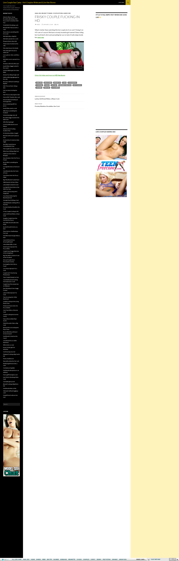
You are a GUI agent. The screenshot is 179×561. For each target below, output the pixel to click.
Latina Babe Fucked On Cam (11, 184)
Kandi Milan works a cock (10, 108)
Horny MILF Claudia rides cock (11, 97)
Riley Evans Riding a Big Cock (11, 151)
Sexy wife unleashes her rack (11, 361)
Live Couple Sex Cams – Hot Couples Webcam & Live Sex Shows (29, 2)
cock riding (72, 82)
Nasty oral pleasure (8, 358)
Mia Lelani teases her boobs (10, 48)
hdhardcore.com (65, 85)
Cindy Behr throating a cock (10, 25)
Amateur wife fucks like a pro (11, 63)
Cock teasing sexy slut (9, 352)
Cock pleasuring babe (9, 368)
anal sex (39, 82)
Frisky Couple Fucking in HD (10, 211)
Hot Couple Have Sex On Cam (11, 148)
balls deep (48, 82)
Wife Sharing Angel (8, 122)
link (177, 528)
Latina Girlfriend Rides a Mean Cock (47, 98)
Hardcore (67, 13)
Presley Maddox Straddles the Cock (47, 105)
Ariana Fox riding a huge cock (11, 75)
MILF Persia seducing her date (11, 94)
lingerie (39, 87)
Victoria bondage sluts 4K (10, 115)
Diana (47, 85)
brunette (57, 82)
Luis (57, 24)
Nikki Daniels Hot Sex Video (10, 182)
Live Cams (121, 2)
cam (64, 82)
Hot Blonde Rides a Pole (9, 388)
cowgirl (39, 85)
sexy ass (46, 87)
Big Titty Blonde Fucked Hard (11, 180)
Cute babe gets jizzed (9, 381)
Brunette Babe (47, 13)
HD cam (54, 85)
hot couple (77, 85)
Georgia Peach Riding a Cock (11, 200)
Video (38, 24)
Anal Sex (38, 13)
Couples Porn (58, 13)
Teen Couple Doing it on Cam (11, 277)
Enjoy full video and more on (50, 75)
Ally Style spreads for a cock (10, 39)
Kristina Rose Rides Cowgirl (10, 133)
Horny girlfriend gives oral (10, 375)
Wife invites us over (8, 345)
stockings (55, 87)
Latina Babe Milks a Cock (9, 244)
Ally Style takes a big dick (9, 36)
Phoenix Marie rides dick (10, 41)
